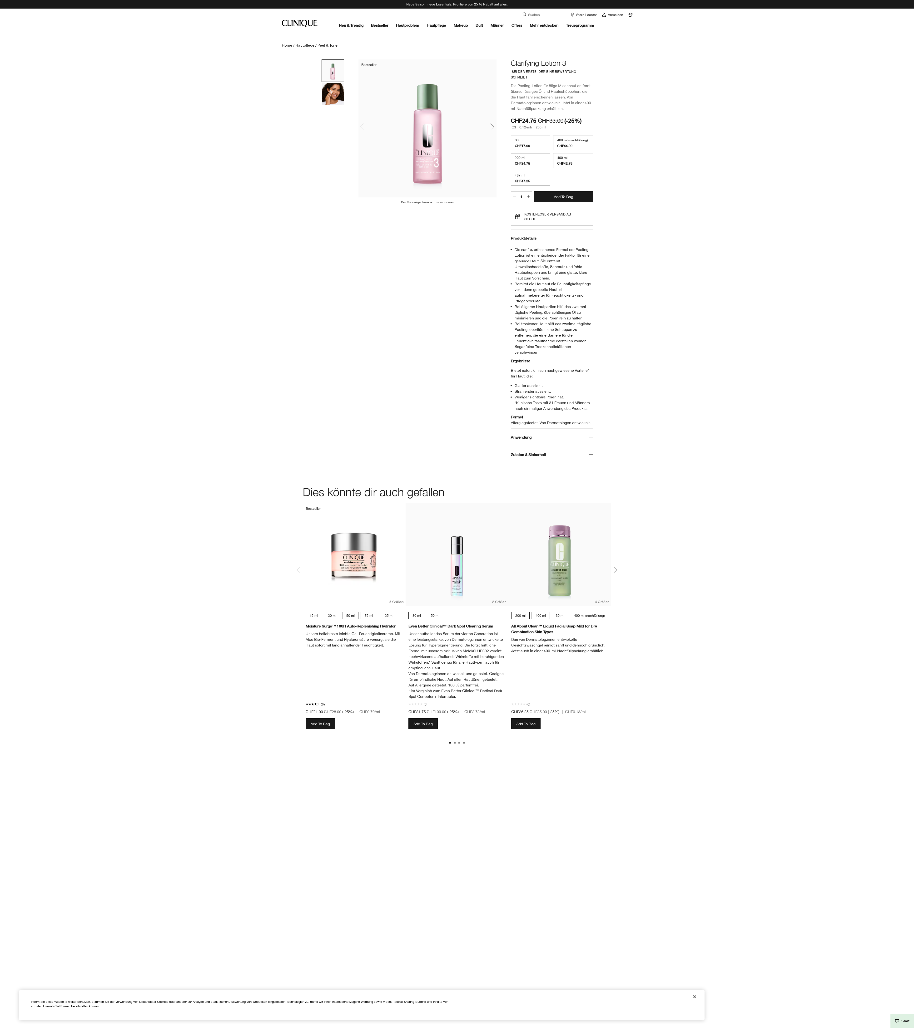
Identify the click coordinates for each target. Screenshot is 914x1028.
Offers (517, 25)
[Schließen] (694, 997)
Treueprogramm (580, 25)
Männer (497, 25)
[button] (902, 1021)
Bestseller (379, 25)
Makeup (461, 25)
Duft (479, 25)
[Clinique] (300, 23)
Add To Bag (563, 197)
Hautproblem (407, 25)
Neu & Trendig (351, 25)
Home (287, 45)
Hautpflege (436, 25)
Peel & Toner (328, 45)
